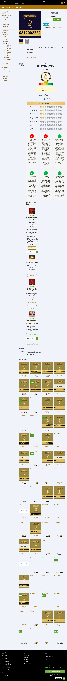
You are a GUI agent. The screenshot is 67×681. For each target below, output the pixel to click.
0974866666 (59, 428)
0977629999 (24, 375)
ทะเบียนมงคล (4, 78)
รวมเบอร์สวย (5, 36)
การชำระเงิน (26, 657)
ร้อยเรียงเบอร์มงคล (27, 663)
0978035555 (59, 464)
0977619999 (36, 642)
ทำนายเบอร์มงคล (5, 673)
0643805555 (24, 411)
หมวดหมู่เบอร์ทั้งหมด (6, 664)
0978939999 (47, 535)
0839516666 (36, 428)
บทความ (22, 3)
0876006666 (24, 624)
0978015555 (24, 571)
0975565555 (24, 517)
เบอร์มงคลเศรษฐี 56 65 (6, 15)
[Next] (39, 24)
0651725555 (36, 464)
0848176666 (47, 517)
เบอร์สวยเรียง (5, 65)
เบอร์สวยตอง (5, 63)
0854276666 (36, 535)
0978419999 (47, 482)
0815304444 (24, 482)
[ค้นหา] (62, 3)
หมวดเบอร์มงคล (5, 661)
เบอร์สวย (29, 1)
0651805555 (24, 464)
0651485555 (24, 553)
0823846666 (59, 500)
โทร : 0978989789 (49, 656)
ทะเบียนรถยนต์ (5, 76)
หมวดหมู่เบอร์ (23, 1)
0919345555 (47, 428)
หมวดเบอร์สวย (5, 655)
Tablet (3, 28)
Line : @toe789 (30, 54)
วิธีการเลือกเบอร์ (27, 661)
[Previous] (20, 24)
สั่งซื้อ (46, 668)
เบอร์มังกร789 (5, 26)
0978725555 (59, 571)
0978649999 (47, 571)
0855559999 (59, 535)
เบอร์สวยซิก (5, 39)
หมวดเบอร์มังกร (5, 658)
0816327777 (47, 624)
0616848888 (36, 375)
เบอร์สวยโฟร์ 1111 (7, 46)
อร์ (50, 668)
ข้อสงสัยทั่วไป (26, 655)
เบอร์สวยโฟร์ (18, 7)
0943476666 (24, 446)
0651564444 (59, 588)
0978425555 (36, 446)
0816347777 (59, 411)
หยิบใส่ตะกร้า (57, 19)
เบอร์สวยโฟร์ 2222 (7, 48)
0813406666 (47, 446)
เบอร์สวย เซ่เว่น (6, 38)
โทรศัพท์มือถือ (5, 30)
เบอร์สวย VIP (5, 34)
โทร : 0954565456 (49, 662)
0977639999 (47, 375)
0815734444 (36, 588)
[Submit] (37, 252)
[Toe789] (7, 2)
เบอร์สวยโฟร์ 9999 (7, 61)
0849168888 (24, 393)
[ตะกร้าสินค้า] (64, 3)
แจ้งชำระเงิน (17, 3)
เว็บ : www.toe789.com (31, 57)
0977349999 (59, 553)
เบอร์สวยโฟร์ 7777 (7, 57)
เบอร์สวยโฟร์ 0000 (7, 45)
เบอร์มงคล (35, 1)
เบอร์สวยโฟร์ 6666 (7, 55)
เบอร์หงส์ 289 (5, 19)
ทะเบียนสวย (49, 1)
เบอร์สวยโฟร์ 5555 (7, 54)
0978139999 (24, 500)
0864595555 (24, 535)
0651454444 (47, 553)
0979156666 (59, 375)
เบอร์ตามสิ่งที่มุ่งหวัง (6, 71)
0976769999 (36, 482)
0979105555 (59, 393)
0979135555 (24, 642)
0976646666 (36, 571)
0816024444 (47, 464)
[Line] (64, 678)
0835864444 (59, 446)
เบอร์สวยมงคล (5, 69)
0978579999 (47, 642)
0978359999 (47, 393)
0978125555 (59, 642)
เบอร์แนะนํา (4, 74)
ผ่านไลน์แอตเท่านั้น (57, 668)
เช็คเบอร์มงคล (17, 1)
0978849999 (59, 517)
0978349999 (47, 500)
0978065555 (24, 606)
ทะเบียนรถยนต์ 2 (5, 67)
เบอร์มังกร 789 (42, 1)
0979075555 (47, 606)
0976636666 (47, 411)
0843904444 (36, 500)
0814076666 (36, 553)
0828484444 (36, 411)
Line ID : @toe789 (49, 665)
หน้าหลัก (4, 7)
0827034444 (59, 606)
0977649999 (36, 624)
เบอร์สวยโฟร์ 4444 (7, 52)
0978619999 (36, 517)
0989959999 (24, 428)
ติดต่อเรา (54, 1)
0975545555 (59, 624)
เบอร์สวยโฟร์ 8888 (7, 59)
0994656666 (36, 606)
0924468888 (59, 482)
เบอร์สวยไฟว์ (5, 41)
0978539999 (47, 588)
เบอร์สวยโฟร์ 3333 (7, 50)
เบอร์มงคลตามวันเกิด (6, 24)
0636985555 (36, 393)
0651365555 (24, 588)
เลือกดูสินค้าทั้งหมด (6, 667)
